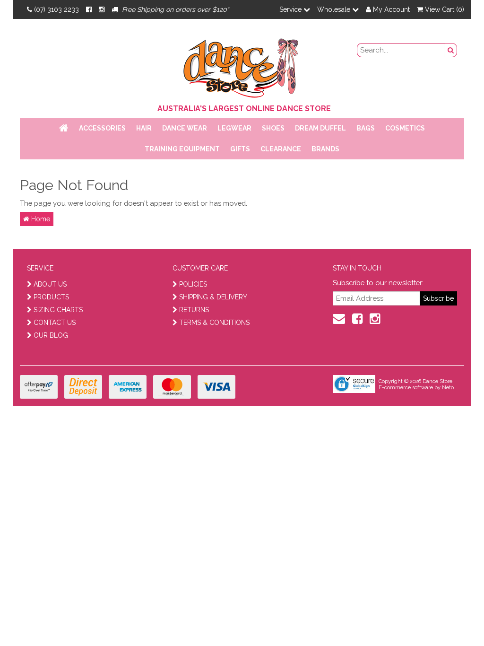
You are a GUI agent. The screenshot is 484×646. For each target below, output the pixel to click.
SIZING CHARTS (58, 310)
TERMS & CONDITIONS (214, 322)
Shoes (273, 128)
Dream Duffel (320, 128)
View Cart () (443, 9)
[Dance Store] (242, 66)
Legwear (234, 128)
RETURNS (194, 310)
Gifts (240, 149)
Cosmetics (405, 128)
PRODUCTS (51, 297)
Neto (448, 387)
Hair (144, 128)
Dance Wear (184, 128)
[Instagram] (101, 9)
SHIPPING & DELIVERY (213, 297)
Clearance (280, 149)
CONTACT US (55, 322)
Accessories (102, 128)
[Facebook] (89, 9)
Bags (365, 128)
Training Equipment (182, 149)
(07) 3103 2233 (56, 9)
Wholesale (334, 9)
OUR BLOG (51, 335)
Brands (325, 149)
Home (39, 219)
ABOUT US (50, 284)
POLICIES (193, 284)
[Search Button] (451, 50)
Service (291, 9)
